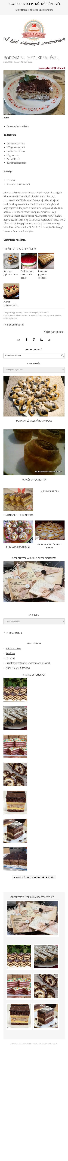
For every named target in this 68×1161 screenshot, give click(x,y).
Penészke (10, 653)
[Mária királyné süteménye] (15, 813)
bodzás (24, 315)
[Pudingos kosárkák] (18, 542)
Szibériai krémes (13, 648)
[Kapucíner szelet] (15, 841)
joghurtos (50, 315)
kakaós (58, 315)
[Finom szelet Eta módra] (18, 509)
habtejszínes (41, 315)
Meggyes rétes (50, 491)
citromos (31, 315)
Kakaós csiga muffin (34, 479)
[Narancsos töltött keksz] (50, 539)
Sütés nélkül (44, 313)
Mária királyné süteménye (18, 667)
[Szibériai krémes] (15, 701)
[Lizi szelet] (15, 757)
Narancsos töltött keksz (49, 546)
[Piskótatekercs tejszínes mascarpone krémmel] (15, 785)
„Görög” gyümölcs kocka (10, 303)
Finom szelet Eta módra (18, 515)
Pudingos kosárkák (18, 547)
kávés (5, 318)
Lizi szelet (10, 658)
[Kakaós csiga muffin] (34, 474)
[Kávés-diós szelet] (15, 869)
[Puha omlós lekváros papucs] (34, 415)
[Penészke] (15, 729)
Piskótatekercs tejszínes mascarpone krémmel (28, 662)
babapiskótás (15, 315)
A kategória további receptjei (34, 877)
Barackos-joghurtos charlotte (42, 274)
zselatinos (13, 318)
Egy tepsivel (17, 313)
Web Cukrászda (34, 31)
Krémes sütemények (30, 313)
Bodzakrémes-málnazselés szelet (27, 274)
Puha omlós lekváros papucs (34, 420)
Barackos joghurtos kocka (10, 273)
